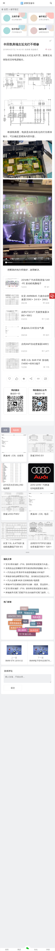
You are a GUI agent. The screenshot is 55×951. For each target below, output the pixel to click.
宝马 (39, 624)
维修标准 (26, 627)
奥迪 (20, 610)
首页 (6, 9)
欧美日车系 (16, 627)
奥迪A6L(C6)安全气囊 (32, 328)
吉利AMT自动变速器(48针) (35, 344)
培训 (25, 615)
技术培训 (34, 627)
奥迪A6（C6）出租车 (13, 455)
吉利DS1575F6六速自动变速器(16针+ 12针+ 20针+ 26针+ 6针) (41, 547)
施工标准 (22, 624)
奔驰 (23, 618)
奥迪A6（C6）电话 (39, 514)
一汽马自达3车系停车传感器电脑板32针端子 (25, 572)
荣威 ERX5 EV (37, 455)
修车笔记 (14, 9)
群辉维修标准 (15, 619)
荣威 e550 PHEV (11, 514)
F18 (35, 622)
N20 (33, 618)
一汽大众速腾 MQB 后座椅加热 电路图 (22, 580)
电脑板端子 (29, 609)
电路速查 (37, 615)
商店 (19, 949)
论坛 (36, 949)
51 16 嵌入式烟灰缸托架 (27, 632)
